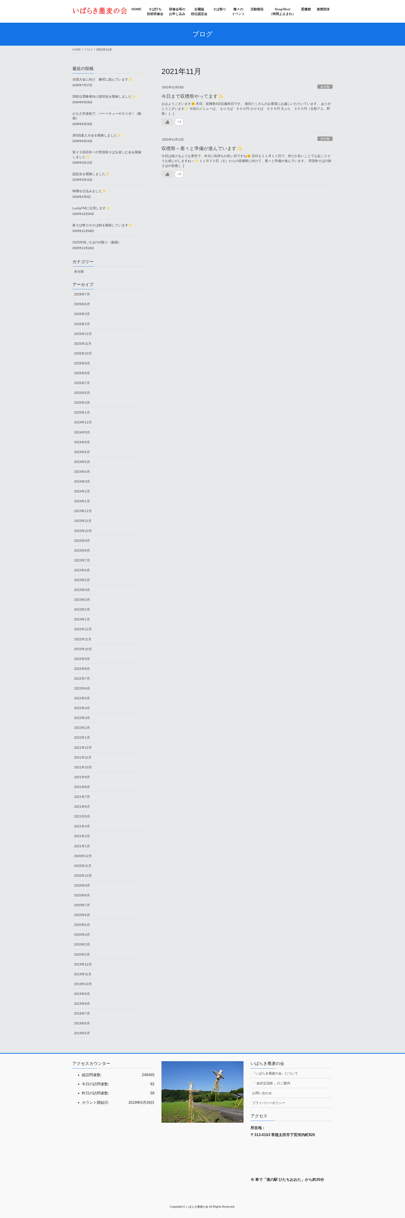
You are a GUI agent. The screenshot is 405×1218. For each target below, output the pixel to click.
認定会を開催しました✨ (90, 174)
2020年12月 (83, 856)
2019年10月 (83, 984)
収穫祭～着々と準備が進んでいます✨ (201, 148)
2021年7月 (82, 797)
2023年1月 (82, 619)
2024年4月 (82, 471)
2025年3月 (82, 402)
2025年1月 (82, 412)
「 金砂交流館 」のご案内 (271, 1083)
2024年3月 (82, 481)
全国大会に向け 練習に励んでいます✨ (102, 79)
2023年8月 (82, 550)
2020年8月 (82, 895)
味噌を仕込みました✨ (89, 191)
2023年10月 (83, 531)
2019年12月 (83, 964)
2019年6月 (82, 1023)
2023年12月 (83, 511)
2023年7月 (82, 560)
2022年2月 (82, 728)
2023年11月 (82, 521)
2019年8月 (82, 1003)
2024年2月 (82, 491)
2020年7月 (82, 905)
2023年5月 (82, 580)
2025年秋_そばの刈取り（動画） (96, 242)
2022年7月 (82, 678)
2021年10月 (83, 767)
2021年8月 (82, 787)
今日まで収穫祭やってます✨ (192, 96)
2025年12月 (83, 334)
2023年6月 (82, 570)
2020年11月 (82, 866)
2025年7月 (82, 383)
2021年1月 (82, 846)
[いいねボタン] (167, 121)
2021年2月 (82, 836)
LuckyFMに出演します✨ (91, 208)
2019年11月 (82, 974)
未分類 (325, 86)
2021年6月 (82, 806)
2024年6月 (82, 452)
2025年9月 (82, 363)
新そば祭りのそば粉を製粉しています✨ (102, 225)
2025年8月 (82, 373)
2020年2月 (82, 954)
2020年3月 (82, 944)
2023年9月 (82, 541)
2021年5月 (82, 816)
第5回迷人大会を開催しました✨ (96, 135)
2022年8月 (82, 669)
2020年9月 (82, 885)
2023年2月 (82, 609)
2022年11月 (82, 639)
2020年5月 (82, 925)
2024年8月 (82, 442)
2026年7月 (82, 294)
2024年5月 (82, 462)
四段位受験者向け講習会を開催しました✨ (103, 96)
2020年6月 (82, 915)
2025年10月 (83, 353)
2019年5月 (82, 1033)
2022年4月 (82, 708)
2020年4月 (82, 934)
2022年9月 (82, 659)
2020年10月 (83, 875)
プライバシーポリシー (268, 1103)
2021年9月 (82, 777)
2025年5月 (82, 393)
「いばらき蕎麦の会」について (275, 1073)
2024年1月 (82, 501)
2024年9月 (82, 432)
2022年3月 (82, 718)
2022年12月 (83, 629)
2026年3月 (82, 314)
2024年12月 (83, 422)
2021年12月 (83, 747)
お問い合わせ (262, 1093)
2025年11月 (82, 343)
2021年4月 (82, 826)
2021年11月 (82, 757)
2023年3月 (82, 600)
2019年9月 (82, 994)
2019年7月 (82, 1013)
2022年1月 (82, 737)
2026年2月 (82, 324)
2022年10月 (83, 649)
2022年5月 (82, 698)
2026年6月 (82, 304)
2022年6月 (82, 688)
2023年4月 (82, 590)
